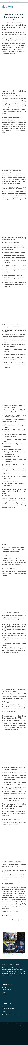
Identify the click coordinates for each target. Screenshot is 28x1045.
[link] (5, 942)
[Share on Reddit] (21, 920)
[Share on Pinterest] (12, 920)
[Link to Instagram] (23, 1026)
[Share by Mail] (24, 920)
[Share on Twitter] (6, 920)
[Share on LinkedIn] (15, 920)
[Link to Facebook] (21, 1026)
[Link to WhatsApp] (25, 1026)
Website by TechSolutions (20, 1024)
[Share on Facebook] (3, 920)
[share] (23, 942)
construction (9, 32)
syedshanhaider (18, 22)
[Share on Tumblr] (18, 920)
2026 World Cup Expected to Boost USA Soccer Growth (14, 942)
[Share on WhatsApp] (9, 920)
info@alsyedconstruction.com (12, 1015)
